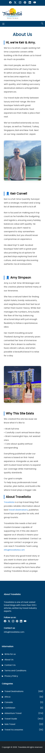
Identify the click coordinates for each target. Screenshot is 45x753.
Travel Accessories (23, 730)
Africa (23, 697)
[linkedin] (30, 2)
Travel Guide (23, 719)
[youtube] (35, 2)
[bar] (3, 23)
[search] (42, 23)
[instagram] (20, 2)
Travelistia (9, 502)
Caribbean (23, 708)
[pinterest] (25, 2)
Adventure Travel (23, 713)
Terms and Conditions (15, 671)
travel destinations (18, 510)
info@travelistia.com (14, 550)
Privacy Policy (11, 676)
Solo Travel (23, 724)
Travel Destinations (23, 691)
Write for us (10, 654)
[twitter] (15, 2)
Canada (23, 702)
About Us (8, 660)
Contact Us (10, 665)
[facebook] (10, 2)
